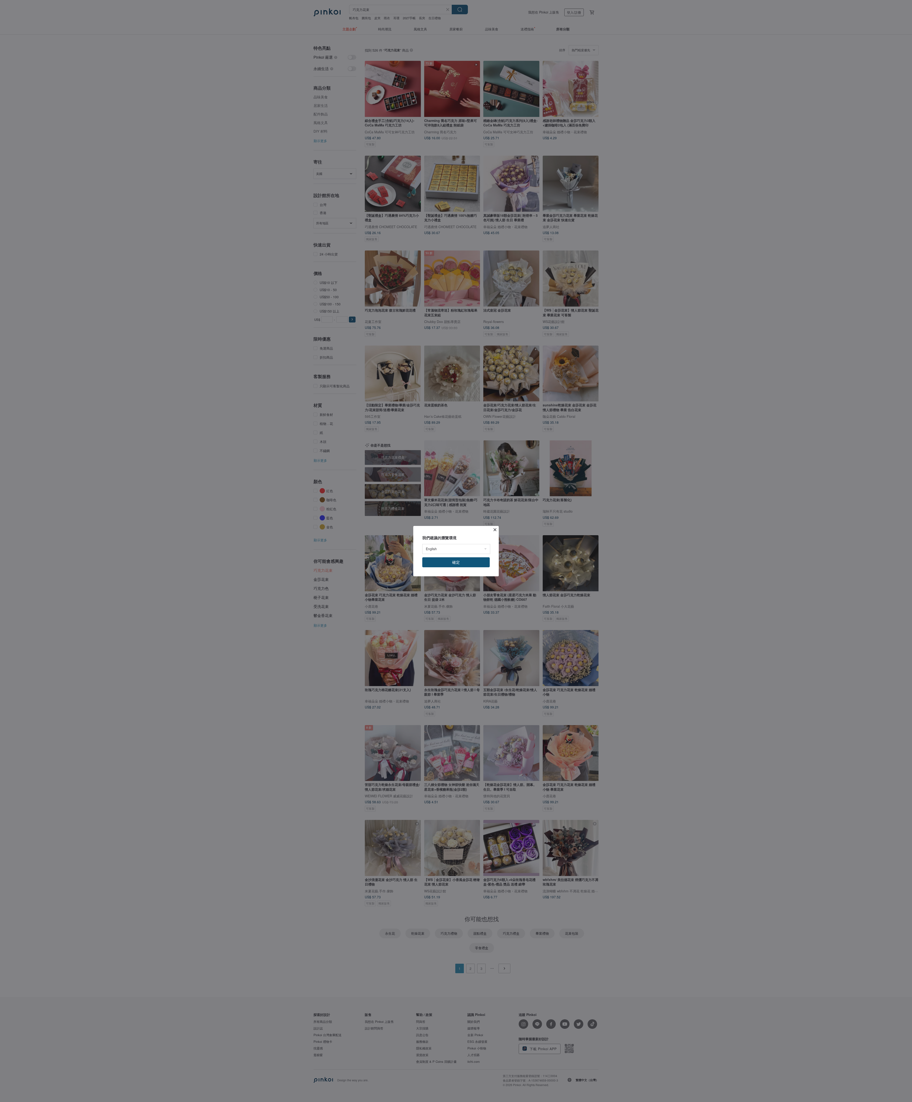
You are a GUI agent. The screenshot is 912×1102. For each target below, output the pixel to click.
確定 (456, 562)
